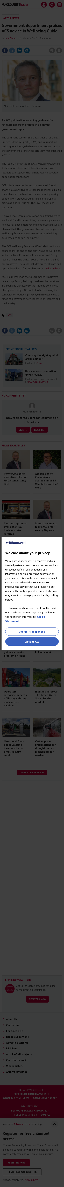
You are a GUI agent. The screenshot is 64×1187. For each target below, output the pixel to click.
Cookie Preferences (32, 631)
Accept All (32, 641)
